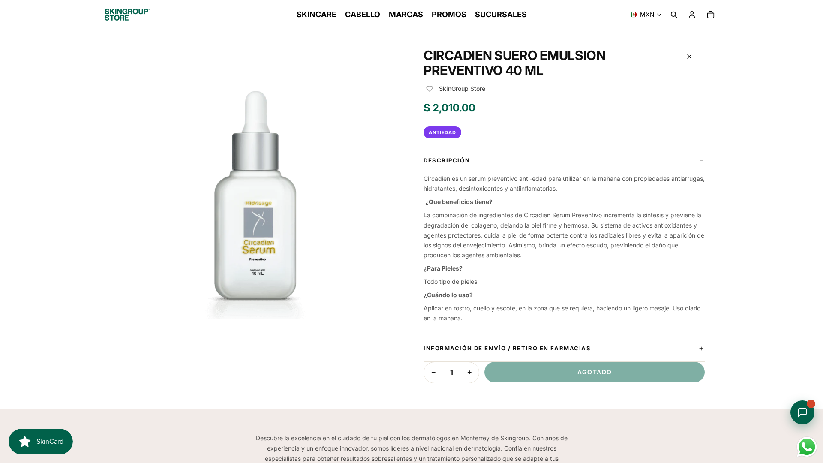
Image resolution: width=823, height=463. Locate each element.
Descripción (447, 160)
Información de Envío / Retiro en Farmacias (507, 348)
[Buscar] (673, 14)
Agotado (594, 372)
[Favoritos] (430, 89)
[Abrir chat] (802, 412)
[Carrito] (710, 14)
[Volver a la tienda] (689, 56)
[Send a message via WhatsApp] (807, 447)
